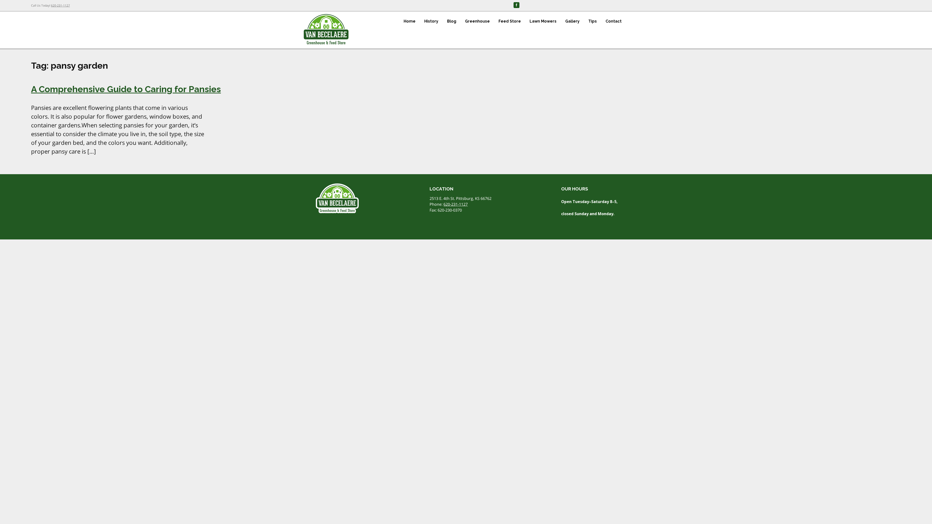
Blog (451, 21)
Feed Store (510, 21)
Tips (592, 21)
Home (410, 21)
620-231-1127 (60, 5)
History (431, 21)
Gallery (572, 21)
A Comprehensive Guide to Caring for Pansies (126, 89)
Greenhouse (477, 21)
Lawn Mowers (543, 21)
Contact (614, 21)
